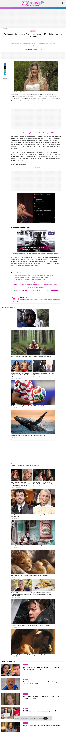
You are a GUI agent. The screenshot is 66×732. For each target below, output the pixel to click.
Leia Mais (41, 718)
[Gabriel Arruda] (24, 49)
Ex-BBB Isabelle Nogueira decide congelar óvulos (40, 711)
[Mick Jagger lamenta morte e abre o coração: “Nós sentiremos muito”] (10, 699)
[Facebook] (5, 64)
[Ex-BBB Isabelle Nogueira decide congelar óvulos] (10, 713)
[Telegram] (5, 73)
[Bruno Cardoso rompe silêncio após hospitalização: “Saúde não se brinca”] (10, 684)
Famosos (5, 28)
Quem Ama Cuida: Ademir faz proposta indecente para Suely (30, 279)
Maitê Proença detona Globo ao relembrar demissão (41, 725)
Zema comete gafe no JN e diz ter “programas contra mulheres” (30, 282)
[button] (58, 3)
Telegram (37, 290)
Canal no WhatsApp (21, 290)
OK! (45, 718)
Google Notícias (54, 290)
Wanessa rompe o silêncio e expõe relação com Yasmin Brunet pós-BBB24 (33, 133)
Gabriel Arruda (29, 49)
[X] (5, 67)
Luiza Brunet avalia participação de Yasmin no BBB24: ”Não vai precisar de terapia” (35, 253)
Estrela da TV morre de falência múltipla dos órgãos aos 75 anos (31, 277)
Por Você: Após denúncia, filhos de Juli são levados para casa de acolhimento (34, 275)
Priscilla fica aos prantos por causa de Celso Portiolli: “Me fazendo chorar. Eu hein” (41, 668)
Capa (2, 28)
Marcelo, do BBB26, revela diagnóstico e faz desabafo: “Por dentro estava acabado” (36, 284)
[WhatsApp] (5, 70)
